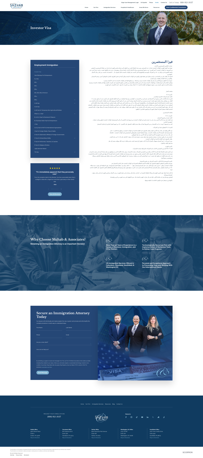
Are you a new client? (42, 342)
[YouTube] (142, 417)
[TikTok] (137, 417)
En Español (144, 2)
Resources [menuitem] (156, 7)
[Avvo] (158, 417)
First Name (39, 327)
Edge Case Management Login (130, 2)
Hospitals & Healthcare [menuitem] (127, 7)
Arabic (157, 2)
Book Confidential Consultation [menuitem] (176, 7)
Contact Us (164, 2)
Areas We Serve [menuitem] (143, 7)
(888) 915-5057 (54, 417)
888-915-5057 (186, 2)
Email (67, 334)
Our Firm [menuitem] (95, 7)
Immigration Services (97, 404)
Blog (113, 404)
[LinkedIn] (147, 417)
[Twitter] (153, 417)
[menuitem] (54, 72)
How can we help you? (42, 349)
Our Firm (88, 404)
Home (82, 404)
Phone (38, 334)
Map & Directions (35, 437)
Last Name (69, 327)
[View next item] (61, 189)
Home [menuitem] (86, 7)
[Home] (16, 5)
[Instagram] (131, 417)
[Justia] (164, 417)
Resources (108, 404)
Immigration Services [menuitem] (110, 7)
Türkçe (151, 2)
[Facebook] (126, 417)
